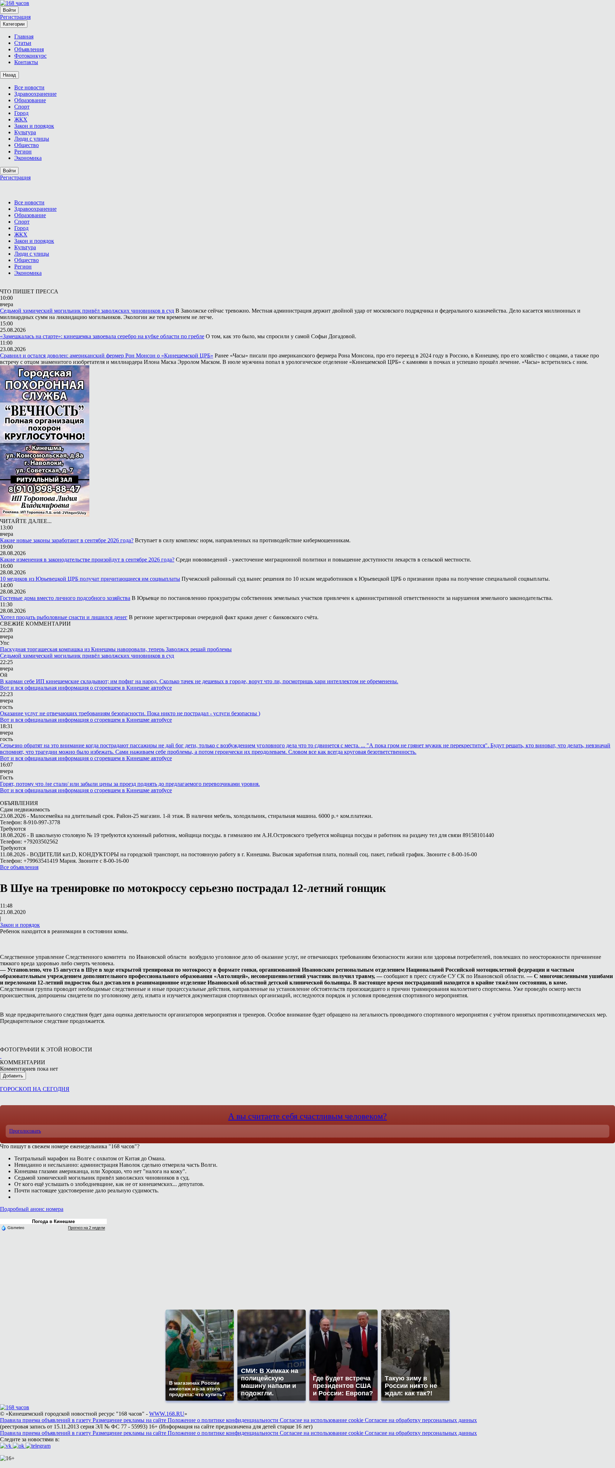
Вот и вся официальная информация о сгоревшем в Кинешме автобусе (86, 688)
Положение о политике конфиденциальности (224, 1420)
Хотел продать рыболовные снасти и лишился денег (63, 617)
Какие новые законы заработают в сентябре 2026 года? (66, 540)
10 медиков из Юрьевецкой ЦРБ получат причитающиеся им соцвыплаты (90, 579)
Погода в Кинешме (53, 1221)
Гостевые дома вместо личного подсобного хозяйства (65, 598)
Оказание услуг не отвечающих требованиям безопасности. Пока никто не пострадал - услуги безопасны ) (130, 713)
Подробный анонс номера (31, 1209)
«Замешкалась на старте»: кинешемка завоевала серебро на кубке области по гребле (102, 336)
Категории (14, 24)
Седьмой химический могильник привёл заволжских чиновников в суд (87, 311)
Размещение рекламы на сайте (130, 1420)
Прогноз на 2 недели (86, 1228)
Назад (9, 75)
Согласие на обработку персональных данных (421, 1420)
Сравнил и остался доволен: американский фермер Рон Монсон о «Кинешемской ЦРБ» (106, 355)
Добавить (13, 1075)
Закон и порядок (20, 925)
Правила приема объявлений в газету (46, 1420)
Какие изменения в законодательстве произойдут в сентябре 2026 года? (87, 560)
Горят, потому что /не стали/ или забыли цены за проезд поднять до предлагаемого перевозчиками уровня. (130, 784)
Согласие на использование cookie (322, 1420)
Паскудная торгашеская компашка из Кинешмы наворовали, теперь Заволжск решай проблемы (116, 649)
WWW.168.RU (166, 1414)
